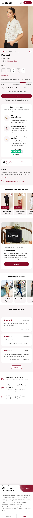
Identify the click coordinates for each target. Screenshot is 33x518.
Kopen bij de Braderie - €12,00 (14, 182)
